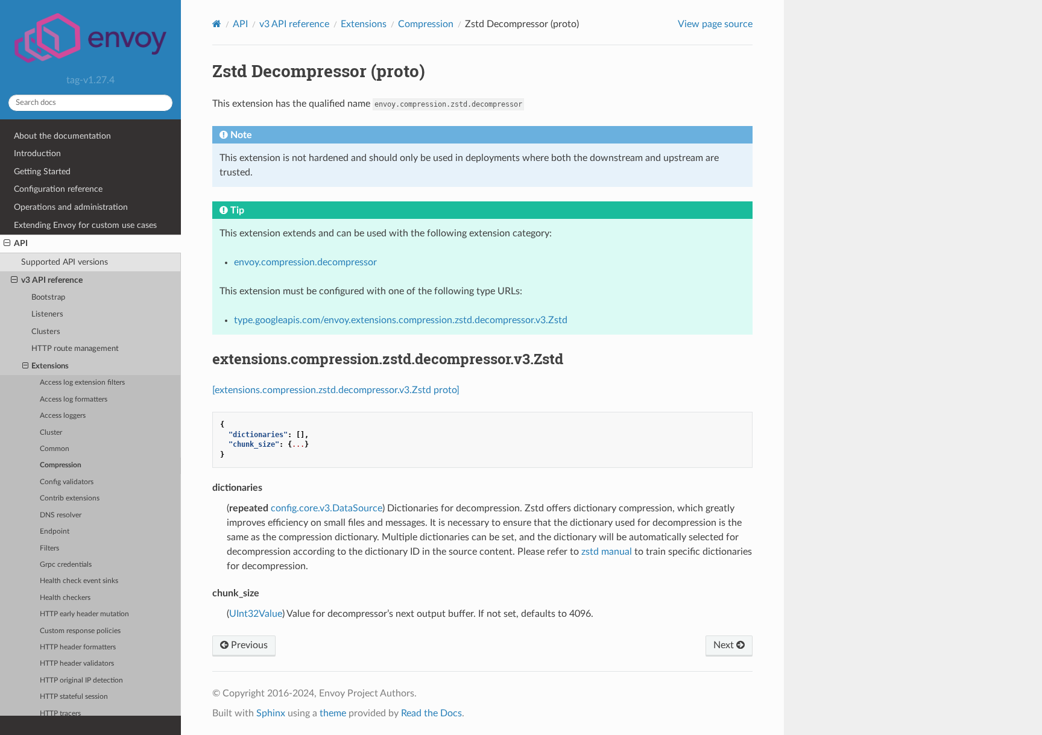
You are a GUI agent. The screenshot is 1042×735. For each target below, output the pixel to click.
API (21, 243)
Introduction (37, 153)
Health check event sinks (79, 581)
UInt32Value (255, 614)
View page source (715, 24)
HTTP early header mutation (84, 614)
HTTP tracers (60, 713)
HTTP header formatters (78, 647)
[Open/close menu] (7, 243)
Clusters (45, 332)
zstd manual (606, 552)
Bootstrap (48, 297)
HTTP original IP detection (81, 680)
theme (333, 713)
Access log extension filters (82, 382)
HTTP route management (75, 349)
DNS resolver (60, 515)
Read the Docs (431, 713)
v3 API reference (52, 280)
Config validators (66, 482)
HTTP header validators (77, 663)
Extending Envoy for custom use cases (85, 225)
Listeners (47, 314)
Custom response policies (80, 631)
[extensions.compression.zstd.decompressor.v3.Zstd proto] (335, 390)
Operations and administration (71, 207)
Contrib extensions (69, 498)
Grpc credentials (66, 564)
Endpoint (54, 531)
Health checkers (65, 598)
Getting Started (42, 171)
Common (54, 449)
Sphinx (270, 713)
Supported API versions (64, 262)
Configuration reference (58, 189)
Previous (248, 645)
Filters (49, 548)
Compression (60, 465)
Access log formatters (73, 399)
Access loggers (63, 415)
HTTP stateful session (74, 696)
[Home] (216, 24)
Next (724, 645)
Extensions (50, 366)
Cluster (51, 432)
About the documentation (62, 135)
